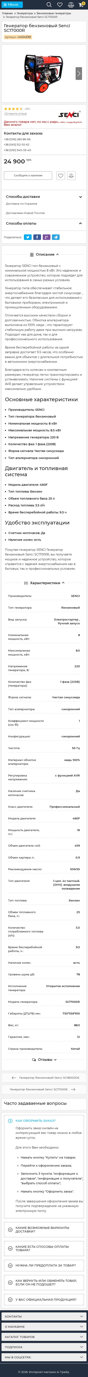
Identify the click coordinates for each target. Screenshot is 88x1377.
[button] (79, 73)
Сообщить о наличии (28, 175)
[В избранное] (60, 175)
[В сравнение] (71, 175)
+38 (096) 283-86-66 (17, 139)
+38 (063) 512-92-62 (16, 144)
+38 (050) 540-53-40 (17, 150)
